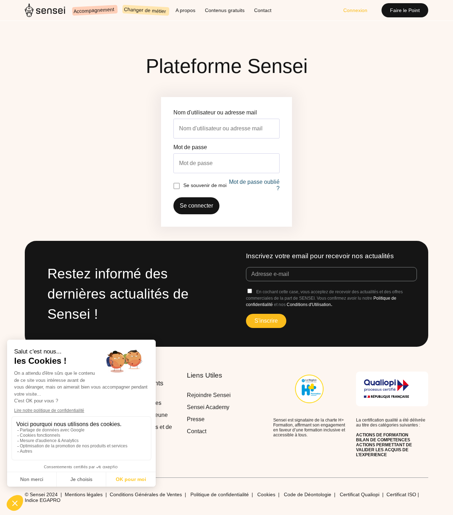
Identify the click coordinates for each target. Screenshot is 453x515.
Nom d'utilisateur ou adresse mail (215, 112)
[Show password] (277, 163)
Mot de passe (190, 147)
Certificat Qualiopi (359, 494)
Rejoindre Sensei (209, 395)
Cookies (266, 494)
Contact (196, 431)
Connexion (355, 10)
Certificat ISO (402, 494)
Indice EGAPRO (43, 500)
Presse (196, 419)
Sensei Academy (208, 407)
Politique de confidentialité (219, 494)
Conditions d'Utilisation (309, 304)
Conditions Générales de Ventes (146, 494)
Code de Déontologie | (312, 494)
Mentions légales (84, 494)
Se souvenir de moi (204, 185)
